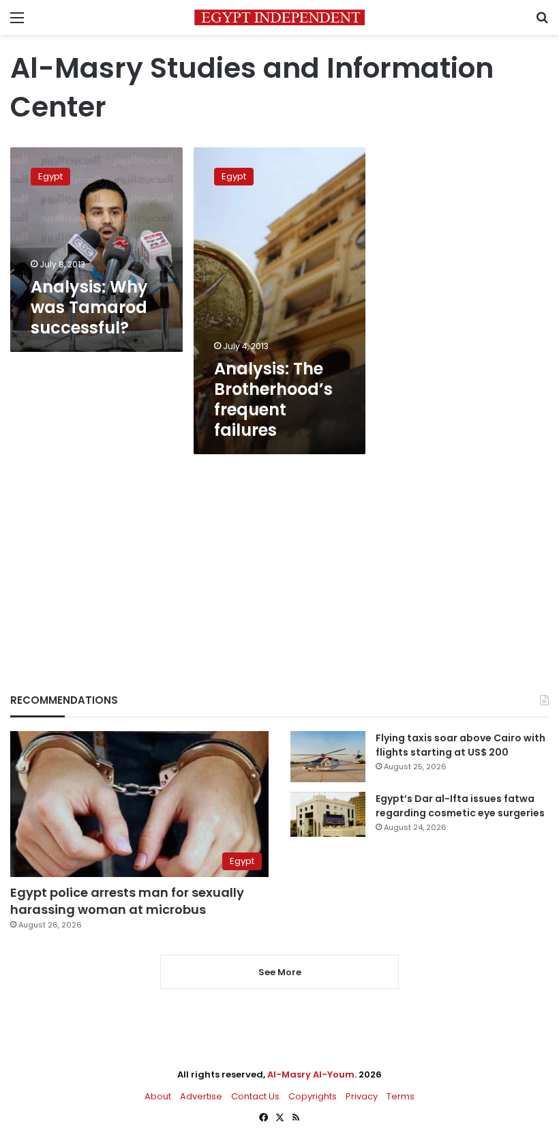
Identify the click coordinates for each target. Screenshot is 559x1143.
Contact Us (255, 1096)
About (158, 1096)
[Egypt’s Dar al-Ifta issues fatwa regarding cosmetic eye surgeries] (327, 814)
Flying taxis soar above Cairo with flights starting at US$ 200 (460, 745)
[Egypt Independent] (279, 17)
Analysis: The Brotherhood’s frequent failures (273, 399)
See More (279, 972)
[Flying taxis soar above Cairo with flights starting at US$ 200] (327, 756)
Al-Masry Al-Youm (310, 1074)
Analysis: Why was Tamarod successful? (89, 307)
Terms (400, 1096)
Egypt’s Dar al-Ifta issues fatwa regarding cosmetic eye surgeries (460, 806)
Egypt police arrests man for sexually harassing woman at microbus (127, 901)
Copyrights (312, 1096)
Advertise (201, 1096)
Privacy (362, 1096)
